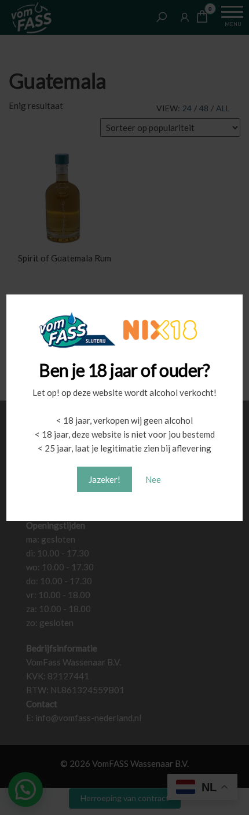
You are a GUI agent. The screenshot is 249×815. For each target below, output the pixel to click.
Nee (153, 479)
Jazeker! (104, 479)
